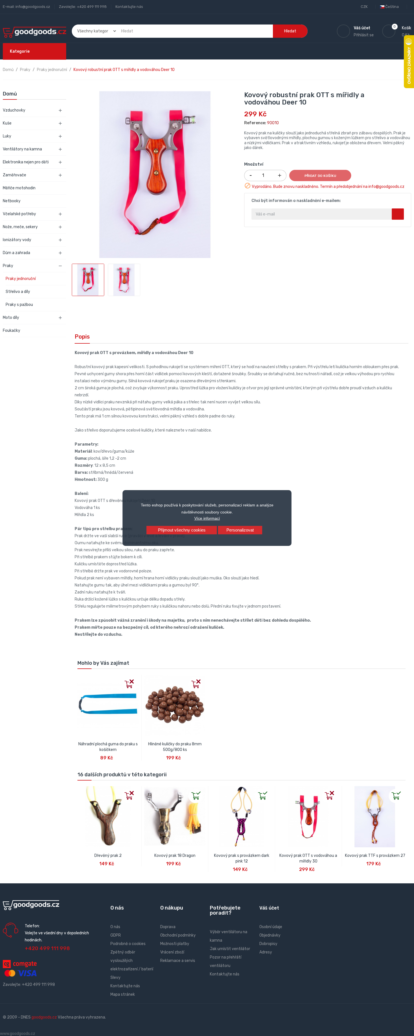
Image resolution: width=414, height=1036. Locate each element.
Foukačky (11, 330)
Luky (7, 136)
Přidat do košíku (320, 176)
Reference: (255, 123)
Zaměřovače (14, 175)
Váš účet (269, 908)
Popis (82, 336)
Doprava (167, 926)
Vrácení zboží (172, 952)
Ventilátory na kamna (22, 149)
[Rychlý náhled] (82, 679)
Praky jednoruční (21, 278)
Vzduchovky (14, 110)
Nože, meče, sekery (20, 226)
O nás (115, 926)
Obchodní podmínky (178, 935)
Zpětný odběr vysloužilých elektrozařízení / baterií (131, 960)
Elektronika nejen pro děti (26, 162)
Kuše (7, 123)
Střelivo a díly (18, 291)
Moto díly (11, 317)
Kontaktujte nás (129, 7)
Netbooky (12, 201)
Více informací (207, 518)
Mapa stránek (122, 994)
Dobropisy (268, 943)
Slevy (115, 977)
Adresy (265, 952)
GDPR (115, 935)
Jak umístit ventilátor (230, 948)
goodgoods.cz (44, 1017)
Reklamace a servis (177, 960)
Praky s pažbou (19, 304)
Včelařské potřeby (19, 214)
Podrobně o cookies (128, 943)
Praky (8, 265)
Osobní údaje (270, 926)
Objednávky (270, 935)
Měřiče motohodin (19, 188)
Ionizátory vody (17, 239)
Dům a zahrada (16, 252)
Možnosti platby (174, 943)
